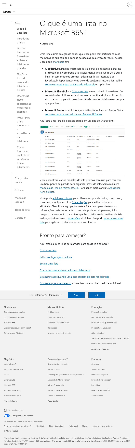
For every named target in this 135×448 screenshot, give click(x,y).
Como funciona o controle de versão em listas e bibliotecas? (23, 157)
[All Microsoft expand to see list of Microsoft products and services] (4, 4)
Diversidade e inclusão (100, 390)
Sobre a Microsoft (98, 369)
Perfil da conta (53, 312)
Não (96, 295)
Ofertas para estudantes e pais (103, 343)
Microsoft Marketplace (57, 385)
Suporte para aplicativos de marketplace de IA (66, 374)
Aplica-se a (47, 43)
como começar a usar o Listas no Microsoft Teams (73, 114)
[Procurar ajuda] (11, 4)
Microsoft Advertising (12, 390)
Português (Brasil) (16, 410)
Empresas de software (56, 395)
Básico (18, 23)
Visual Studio (53, 401)
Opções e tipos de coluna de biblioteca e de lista (23, 82)
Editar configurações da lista (56, 257)
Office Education (97, 333)
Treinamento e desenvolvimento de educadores (110, 338)
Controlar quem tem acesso (55, 283)
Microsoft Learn (54, 369)
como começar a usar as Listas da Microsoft (70, 84)
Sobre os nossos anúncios (103, 426)
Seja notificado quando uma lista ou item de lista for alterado (74, 276)
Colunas (19, 190)
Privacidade (40, 426)
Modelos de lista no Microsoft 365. (59, 187)
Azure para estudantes (100, 349)
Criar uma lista (80, 91)
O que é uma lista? (22, 30)
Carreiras (95, 364)
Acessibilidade (97, 395)
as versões (74, 218)
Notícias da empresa (99, 374)
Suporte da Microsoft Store (58, 322)
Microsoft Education (99, 312)
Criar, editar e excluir (22, 180)
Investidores (96, 385)
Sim (76, 295)
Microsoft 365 (9, 322)
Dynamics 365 (9, 380)
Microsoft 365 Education (101, 328)
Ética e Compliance (57, 426)
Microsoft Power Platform (58, 390)
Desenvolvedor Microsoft (58, 364)
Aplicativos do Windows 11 (14, 333)
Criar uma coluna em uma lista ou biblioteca (65, 270)
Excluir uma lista (49, 263)
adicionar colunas (62, 198)
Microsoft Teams (10, 401)
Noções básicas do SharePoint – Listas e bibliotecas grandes (23, 58)
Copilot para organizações (14, 312)
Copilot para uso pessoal (14, 317)
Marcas (85, 426)
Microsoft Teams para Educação (104, 322)
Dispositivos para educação (102, 317)
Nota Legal (73, 426)
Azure (6, 374)
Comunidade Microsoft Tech (59, 380)
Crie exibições (79, 202)
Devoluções (52, 328)
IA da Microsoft (10, 364)
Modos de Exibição (20, 199)
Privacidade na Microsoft (101, 380)
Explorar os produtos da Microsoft (17, 328)
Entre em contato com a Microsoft (17, 426)
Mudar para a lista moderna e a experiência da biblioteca (23, 129)
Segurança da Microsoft (13, 369)
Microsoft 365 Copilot (12, 395)
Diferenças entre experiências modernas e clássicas (24, 103)
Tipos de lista (22, 209)
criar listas (58, 61)
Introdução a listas (23, 40)
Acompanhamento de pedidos (59, 333)
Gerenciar (20, 217)
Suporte (7, 11)
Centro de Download (56, 317)
